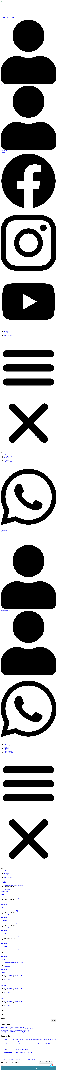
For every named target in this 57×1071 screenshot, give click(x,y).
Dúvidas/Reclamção (8, 336)
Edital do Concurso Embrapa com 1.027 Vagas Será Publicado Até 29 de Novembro (20, 1028)
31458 (3, 959)
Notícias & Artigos (8, 335)
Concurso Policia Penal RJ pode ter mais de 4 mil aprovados (15, 1032)
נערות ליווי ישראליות (8, 1052)
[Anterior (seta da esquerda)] (1, 1065)
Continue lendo (5, 891)
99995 (3, 895)
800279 (3, 882)
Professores (6, 334)
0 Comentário (7, 889)
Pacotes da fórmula (8, 330)
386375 (3, 908)
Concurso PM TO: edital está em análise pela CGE (12, 1027)
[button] (28, 396)
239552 (3, 998)
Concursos (6, 331)
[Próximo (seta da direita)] (2, 1065)
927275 (3, 934)
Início (5, 328)
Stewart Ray (6, 1056)
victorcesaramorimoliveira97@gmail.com (13, 885)
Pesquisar (3, 1018)
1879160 (4, 921)
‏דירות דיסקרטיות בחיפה (9, 1059)
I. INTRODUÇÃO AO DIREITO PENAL (18, 1049)
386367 (3, 985)
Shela (5, 1049)
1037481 (4, 946)
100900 (3, 972)
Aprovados (6, 332)
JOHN (5, 1039)
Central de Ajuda (7, 17)
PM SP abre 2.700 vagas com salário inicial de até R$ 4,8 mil (15, 1030)
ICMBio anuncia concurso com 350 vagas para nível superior (15, 1031)
